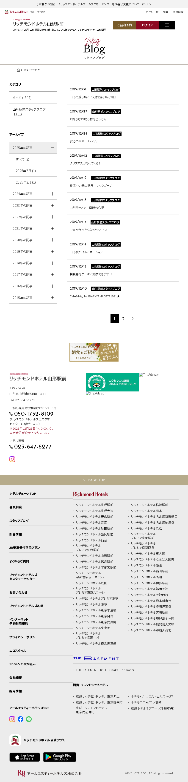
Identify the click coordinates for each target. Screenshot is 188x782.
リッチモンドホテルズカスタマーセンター (23, 577)
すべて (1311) (22, 97)
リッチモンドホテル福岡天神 (149, 589)
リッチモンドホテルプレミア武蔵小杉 (88, 635)
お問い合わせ (18, 592)
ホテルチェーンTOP (22, 494)
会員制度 (178, 12)
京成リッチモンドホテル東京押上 (97, 696)
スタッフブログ (19, 521)
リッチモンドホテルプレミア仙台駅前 (88, 547)
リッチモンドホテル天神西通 (149, 595)
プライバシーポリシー (23, 637)
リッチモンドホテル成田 (91, 583)
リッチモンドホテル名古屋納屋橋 (152, 522)
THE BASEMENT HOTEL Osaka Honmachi (105, 670)
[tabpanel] (94, 352)
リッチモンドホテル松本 (146, 511)
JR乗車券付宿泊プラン (24, 548)
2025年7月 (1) (26, 170)
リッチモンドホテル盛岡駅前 (94, 534)
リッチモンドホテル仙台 (91, 540)
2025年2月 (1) (26, 182)
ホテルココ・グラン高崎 (146, 702)
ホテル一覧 (152, 12)
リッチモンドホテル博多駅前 (149, 583)
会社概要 (15, 678)
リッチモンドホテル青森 (91, 522)
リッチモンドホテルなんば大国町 (152, 559)
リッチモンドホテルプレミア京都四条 (143, 545)
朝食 (165, 12)
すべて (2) (22, 159)
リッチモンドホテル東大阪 (148, 554)
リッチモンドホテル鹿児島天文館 (152, 624)
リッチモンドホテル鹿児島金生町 (152, 618)
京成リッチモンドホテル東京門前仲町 (91, 710)
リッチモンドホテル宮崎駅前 (149, 612)
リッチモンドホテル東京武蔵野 (96, 622)
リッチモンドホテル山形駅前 (94, 556)
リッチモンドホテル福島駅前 (94, 562)
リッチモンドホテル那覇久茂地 (151, 630)
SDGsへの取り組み (22, 664)
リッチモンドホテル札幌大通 (94, 511)
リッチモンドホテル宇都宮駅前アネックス (90, 575)
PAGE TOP (96, 480)
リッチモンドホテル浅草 (91, 604)
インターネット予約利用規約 (18, 621)
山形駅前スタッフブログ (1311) (29, 111)
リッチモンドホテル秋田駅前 (94, 528)
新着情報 (15, 534)
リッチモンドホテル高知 (146, 577)
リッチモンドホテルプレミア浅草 (97, 598)
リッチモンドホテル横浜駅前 (149, 505)
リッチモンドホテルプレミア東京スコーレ (90, 590)
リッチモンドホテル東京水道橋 (96, 610)
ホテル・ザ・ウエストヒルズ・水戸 (152, 696)
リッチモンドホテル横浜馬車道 (96, 643)
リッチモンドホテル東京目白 (94, 616)
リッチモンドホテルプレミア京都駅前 (143, 536)
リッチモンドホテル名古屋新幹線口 (154, 517)
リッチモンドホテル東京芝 (93, 628)
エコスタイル (17, 651)
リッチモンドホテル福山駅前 (149, 571)
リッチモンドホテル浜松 (146, 528)
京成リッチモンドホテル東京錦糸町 (99, 702)
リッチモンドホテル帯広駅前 (94, 517)
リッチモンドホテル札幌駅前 (94, 505)
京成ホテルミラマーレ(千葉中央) (152, 708)
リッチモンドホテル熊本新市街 (151, 601)
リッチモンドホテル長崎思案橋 (151, 606)
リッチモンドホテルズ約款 (26, 606)
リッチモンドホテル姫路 (146, 565)
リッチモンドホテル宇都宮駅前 (96, 567)
